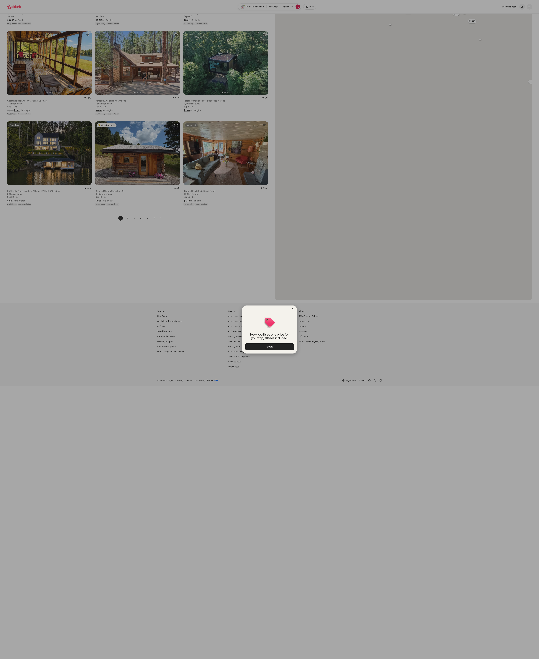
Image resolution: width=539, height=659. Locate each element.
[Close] (293, 309)
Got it (269, 346)
